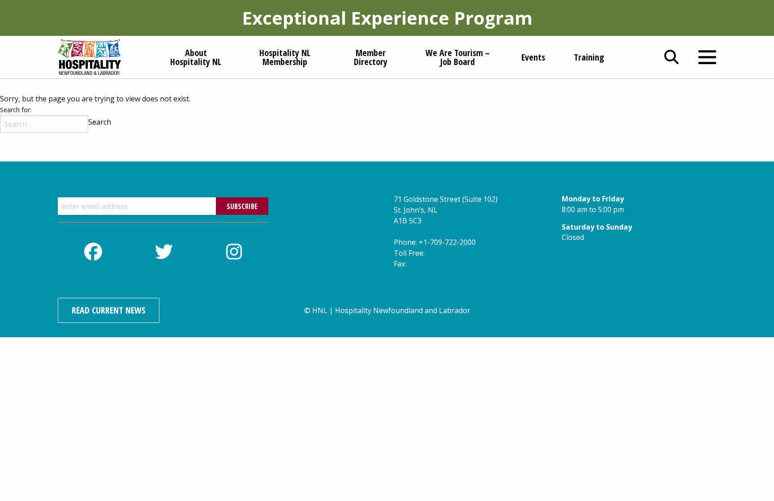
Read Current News (109, 310)
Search (99, 122)
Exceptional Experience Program (387, 17)
